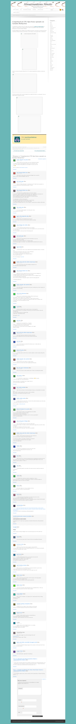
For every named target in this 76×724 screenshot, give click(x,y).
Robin (18, 446)
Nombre (20, 700)
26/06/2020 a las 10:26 (19, 613)
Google (15, 527)
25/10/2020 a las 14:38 (19, 537)
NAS (50, 49)
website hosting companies (23, 603)
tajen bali (19, 247)
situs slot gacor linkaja (22, 421)
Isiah (18, 494)
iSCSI (51, 41)
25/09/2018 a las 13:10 (19, 643)
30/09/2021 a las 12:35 (19, 506)
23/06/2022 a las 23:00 (19, 182)
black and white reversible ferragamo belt (27, 642)
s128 (18, 306)
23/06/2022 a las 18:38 (19, 342)
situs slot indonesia (21, 293)
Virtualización (40, 9)
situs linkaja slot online (22, 225)
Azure (51, 23)
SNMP (51, 66)
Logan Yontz (20, 651)
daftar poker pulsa (21, 398)
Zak (17, 465)
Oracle (51, 59)
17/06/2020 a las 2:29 (19, 623)
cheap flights (20, 593)
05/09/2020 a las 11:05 (19, 555)
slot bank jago (20, 181)
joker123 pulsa (20, 350)
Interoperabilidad (52, 40)
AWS (51, 22)
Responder (14, 169)
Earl (18, 455)
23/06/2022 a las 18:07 (19, 388)
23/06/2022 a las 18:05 (19, 399)
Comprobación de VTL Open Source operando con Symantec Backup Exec (28, 22)
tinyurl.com (19, 612)
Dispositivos (52, 31)
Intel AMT (51, 39)
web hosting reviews (22, 565)
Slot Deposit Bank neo (22, 172)
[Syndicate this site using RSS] (63, 10)
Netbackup (51, 50)
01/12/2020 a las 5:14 (15, 517)
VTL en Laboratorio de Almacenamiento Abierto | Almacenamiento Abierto (25, 659)
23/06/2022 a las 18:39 (19, 333)
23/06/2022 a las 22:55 (19, 208)
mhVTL (51, 46)
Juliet (18, 475)
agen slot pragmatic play (23, 216)
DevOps (51, 30)
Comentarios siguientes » (42, 679)
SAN (21, 9)
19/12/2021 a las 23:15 (19, 466)
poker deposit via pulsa (22, 159)
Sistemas (34, 9)
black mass (19, 575)
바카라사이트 (20, 544)
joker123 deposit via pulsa (23, 409)
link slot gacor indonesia (22, 367)
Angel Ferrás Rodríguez (30, 137)
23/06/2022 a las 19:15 (19, 271)
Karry (18, 485)
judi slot (18, 320)
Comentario (20, 688)
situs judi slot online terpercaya (24, 332)
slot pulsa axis (20, 207)
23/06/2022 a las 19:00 (19, 307)
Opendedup (52, 54)
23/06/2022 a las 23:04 (19, 173)
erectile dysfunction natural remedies (22, 516)
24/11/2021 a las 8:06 (19, 495)
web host (19, 554)
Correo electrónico (21, 706)
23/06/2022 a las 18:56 (19, 321)
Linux (51, 45)
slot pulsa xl (19, 375)
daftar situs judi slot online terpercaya (26, 261)
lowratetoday (20, 505)
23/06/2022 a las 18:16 (19, 376)
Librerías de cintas (53, 44)
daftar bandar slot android (23, 284)
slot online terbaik (21, 387)
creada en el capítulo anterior (39, 26)
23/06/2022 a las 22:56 (19, 191)
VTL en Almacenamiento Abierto (40, 150)
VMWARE (51, 68)
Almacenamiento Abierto (38, 4)
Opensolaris (52, 57)
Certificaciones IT (53, 27)
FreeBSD (51, 36)
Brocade (51, 26)
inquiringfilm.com (16, 636)
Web (19, 712)
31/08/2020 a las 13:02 (19, 566)
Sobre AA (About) (16, 12)
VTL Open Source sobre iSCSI (18, 150)
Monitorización (52, 48)
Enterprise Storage (27, 9)
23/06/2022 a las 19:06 (19, 285)
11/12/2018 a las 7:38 (19, 633)
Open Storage (16, 9)
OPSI (51, 58)
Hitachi (51, 37)
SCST (51, 63)
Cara (18, 536)
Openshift (51, 55)
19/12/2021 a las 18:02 (19, 476)
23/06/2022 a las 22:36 (19, 217)
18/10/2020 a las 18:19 (19, 545)
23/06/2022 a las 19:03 (19, 294)
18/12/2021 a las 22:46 (19, 486)
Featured (51, 35)
